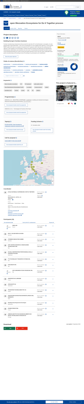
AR (28, 90)
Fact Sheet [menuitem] (7, 28)
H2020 (19, 18)
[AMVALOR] (29, 167)
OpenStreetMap (22, 185)
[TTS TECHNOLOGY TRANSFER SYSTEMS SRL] (36, 174)
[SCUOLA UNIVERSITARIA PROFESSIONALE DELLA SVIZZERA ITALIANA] (32, 169)
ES (9, 37)
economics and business (17, 64)
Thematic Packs (11, 15)
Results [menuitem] (26, 28)
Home (5, 15)
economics (28, 70)
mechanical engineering (23, 66)
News (35, 15)
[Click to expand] (53, 226)
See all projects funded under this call (14, 144)
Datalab (39, 15)
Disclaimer (52, 185)
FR (12, 37)
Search (44, 15)
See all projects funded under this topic (14, 129)
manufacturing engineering (36, 66)
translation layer (8, 90)
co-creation (29, 87)
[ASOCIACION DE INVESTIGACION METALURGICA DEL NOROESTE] (21, 174)
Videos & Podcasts (29, 15)
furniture (16, 90)
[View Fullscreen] (52, 176)
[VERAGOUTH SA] (33, 170)
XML (10, 328)
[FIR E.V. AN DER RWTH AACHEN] (31, 165)
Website (14, 212)
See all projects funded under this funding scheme (42, 130)
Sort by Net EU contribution (29, 222)
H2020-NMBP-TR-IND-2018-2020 (12, 140)
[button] (51, 7)
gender (22, 90)
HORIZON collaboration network (19, 215)
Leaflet (15, 185)
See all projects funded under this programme (16, 105)
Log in (47, 7)
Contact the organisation (17, 210)
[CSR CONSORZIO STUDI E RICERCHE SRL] (36, 172)
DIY (21, 84)
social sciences (7, 64)
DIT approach (28, 84)
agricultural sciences (8, 72)
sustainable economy (37, 70)
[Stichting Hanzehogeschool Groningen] (32, 162)
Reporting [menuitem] (20, 28)
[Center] (52, 181)
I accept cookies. (54, 402)
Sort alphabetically (8, 222)
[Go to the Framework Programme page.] (6, 23)
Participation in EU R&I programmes (19, 213)
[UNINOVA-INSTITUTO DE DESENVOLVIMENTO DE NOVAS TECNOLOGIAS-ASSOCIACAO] (21, 177)
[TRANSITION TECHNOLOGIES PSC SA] (42, 163)
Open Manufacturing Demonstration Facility (14, 87)
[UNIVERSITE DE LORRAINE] (32, 167)
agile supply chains (38, 84)
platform (38, 90)
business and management (31, 64)
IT (15, 37)
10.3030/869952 (61, 44)
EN (7, 37)
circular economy (38, 87)
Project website (62, 40)
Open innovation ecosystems (11, 84)
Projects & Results (20, 15)
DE (4, 37)
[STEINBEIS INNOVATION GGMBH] (34, 167)
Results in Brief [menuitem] (13, 28)
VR (32, 90)
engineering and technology (10, 66)
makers (46, 87)
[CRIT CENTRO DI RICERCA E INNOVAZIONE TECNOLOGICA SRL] (35, 171)
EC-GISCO (32, 185)
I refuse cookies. (72, 402)
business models (44, 64)
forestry (33, 72)
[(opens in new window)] (13, 6)
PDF (23, 328)
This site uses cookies (12, 402)
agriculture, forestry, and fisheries (22, 72)
